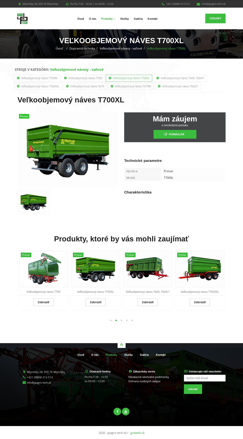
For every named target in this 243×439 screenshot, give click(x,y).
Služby (124, 18)
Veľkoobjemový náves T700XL (166, 48)
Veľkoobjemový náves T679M (132, 86)
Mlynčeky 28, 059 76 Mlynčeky (45, 372)
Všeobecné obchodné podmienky (148, 377)
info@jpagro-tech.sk (213, 4)
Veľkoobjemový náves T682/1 (180, 86)
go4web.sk (137, 433)
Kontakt (152, 18)
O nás (92, 18)
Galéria (138, 18)
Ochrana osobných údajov (144, 381)
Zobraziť (43, 302)
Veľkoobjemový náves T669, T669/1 (182, 78)
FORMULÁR (176, 134)
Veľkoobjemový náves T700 (84, 78)
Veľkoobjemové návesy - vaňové (121, 48)
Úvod (80, 18)
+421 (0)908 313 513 (177, 4)
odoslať (193, 389)
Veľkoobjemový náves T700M (38, 78)
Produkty (107, 18)
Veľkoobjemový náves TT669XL (39, 86)
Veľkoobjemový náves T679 (86, 86)
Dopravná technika (82, 48)
